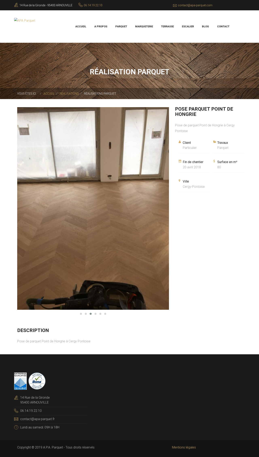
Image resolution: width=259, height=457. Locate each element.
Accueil (80, 26)
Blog (205, 26)
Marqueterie (144, 26)
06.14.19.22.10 (93, 5)
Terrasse (167, 26)
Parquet (121, 26)
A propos (100, 26)
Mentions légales (184, 447)
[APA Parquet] (24, 20)
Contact (223, 26)
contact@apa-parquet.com (195, 5)
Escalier (188, 26)
